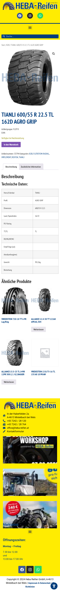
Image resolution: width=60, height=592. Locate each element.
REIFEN (15, 157)
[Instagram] (30, 16)
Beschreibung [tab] (11, 166)
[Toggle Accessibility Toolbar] (54, 586)
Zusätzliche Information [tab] (31, 166)
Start (3, 45)
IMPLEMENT (6, 157)
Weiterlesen (38, 329)
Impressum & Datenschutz (39, 582)
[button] (30, 27)
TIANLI (21, 157)
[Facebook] (20, 16)
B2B (7, 45)
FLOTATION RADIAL (41, 153)
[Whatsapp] (40, 16)
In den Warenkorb (11, 144)
